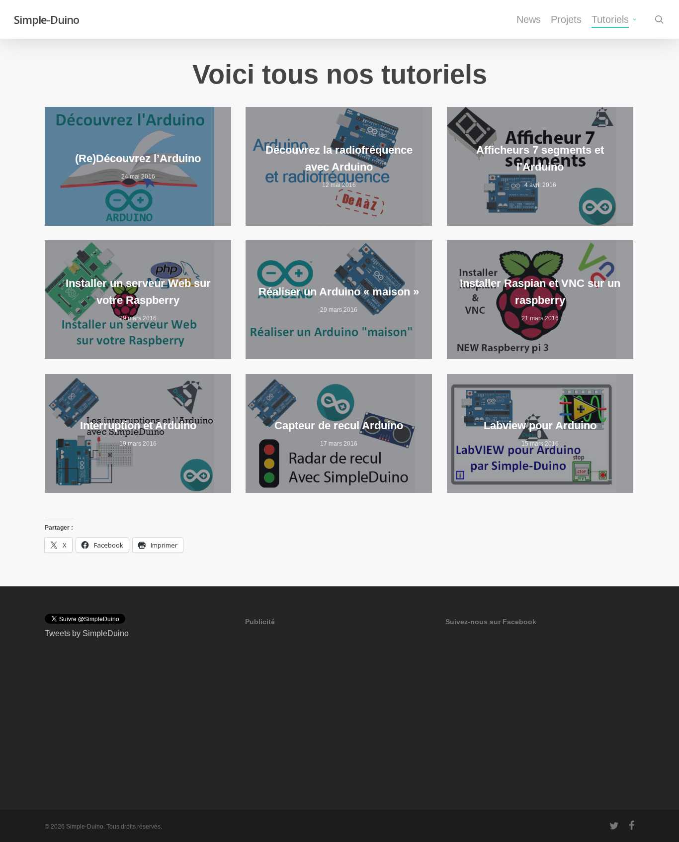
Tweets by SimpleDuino (87, 633)
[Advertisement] (319, 702)
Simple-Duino (46, 19)
